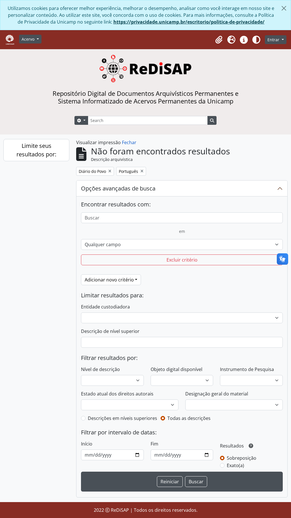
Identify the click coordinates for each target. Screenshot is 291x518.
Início (86, 444)
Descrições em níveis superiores (122, 418)
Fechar (129, 142)
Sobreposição (241, 458)
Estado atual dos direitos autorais (117, 394)
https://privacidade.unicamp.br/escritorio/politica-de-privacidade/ (189, 22)
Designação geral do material (216, 394)
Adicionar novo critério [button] (109, 280)
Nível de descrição (100, 369)
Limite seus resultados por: (36, 150)
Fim (154, 444)
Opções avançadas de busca (118, 188)
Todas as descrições (189, 418)
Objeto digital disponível (176, 369)
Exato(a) (235, 465)
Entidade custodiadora (105, 307)
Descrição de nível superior (110, 331)
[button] (219, 40)
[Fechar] (284, 8)
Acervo (29, 39)
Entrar (273, 39)
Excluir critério (182, 260)
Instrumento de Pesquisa (247, 369)
